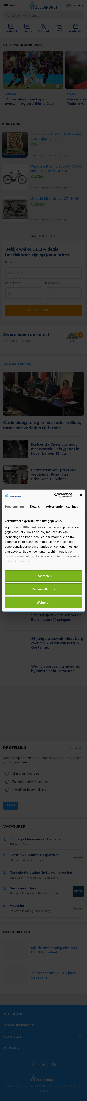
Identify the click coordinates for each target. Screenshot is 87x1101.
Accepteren (43, 575)
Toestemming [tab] (14, 506)
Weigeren (43, 602)
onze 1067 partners (28, 527)
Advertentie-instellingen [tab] (63, 506)
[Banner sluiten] (81, 495)
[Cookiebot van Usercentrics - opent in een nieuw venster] (54, 495)
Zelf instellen (41, 589)
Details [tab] (35, 506)
